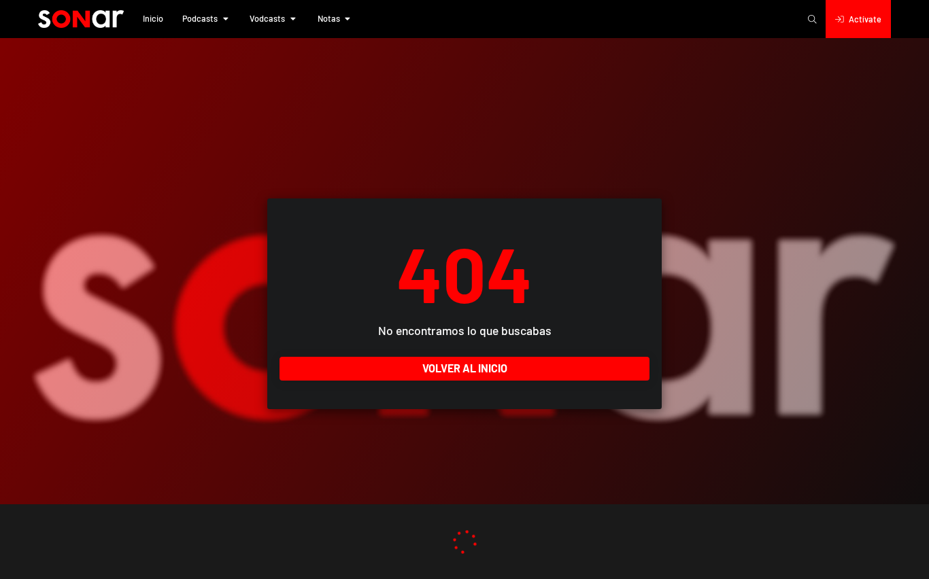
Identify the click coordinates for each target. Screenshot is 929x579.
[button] (153, 19)
